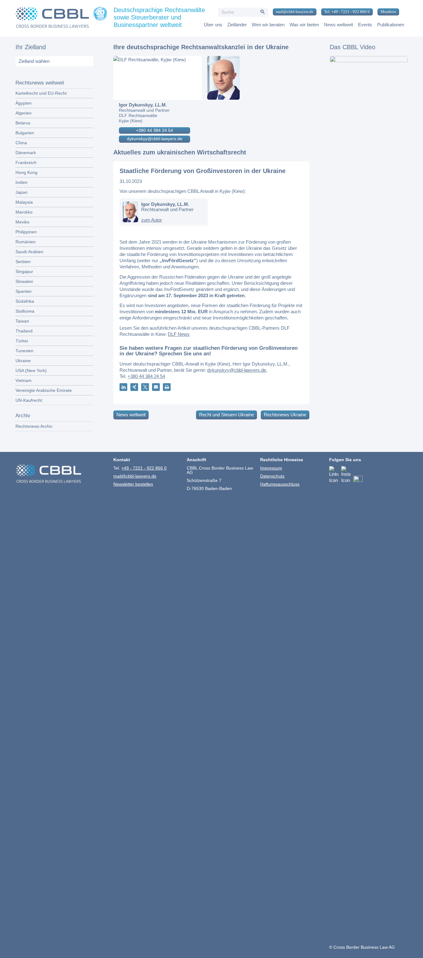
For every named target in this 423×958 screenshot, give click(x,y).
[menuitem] (292, 12)
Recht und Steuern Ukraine (226, 414)
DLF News (179, 334)
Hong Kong (26, 172)
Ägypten (23, 103)
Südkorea (24, 311)
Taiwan (22, 321)
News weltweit (131, 414)
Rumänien (25, 241)
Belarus (22, 122)
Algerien (23, 113)
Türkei (21, 340)
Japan (21, 192)
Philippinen (26, 231)
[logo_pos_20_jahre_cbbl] (61, 18)
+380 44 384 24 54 (154, 130)
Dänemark (25, 152)
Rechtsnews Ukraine (285, 414)
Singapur (24, 271)
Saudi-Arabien (29, 251)
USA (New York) (31, 370)
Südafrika (24, 301)
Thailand (24, 330)
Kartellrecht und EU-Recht (41, 93)
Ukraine (23, 360)
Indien (21, 182)
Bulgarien (24, 132)
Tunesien (24, 350)
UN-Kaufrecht (28, 400)
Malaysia (24, 202)
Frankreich (26, 162)
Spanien (23, 291)
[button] (123, 387)
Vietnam (23, 380)
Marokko (24, 212)
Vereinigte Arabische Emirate (43, 390)
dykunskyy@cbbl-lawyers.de (154, 138)
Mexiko (22, 221)
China (21, 142)
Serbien (23, 261)
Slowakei (24, 281)
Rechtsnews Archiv (33, 426)
